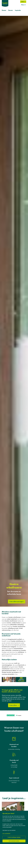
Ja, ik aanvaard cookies (14, 841)
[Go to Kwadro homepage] (5, 3)
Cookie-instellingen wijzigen (14, 837)
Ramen (4, 10)
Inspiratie (18, 10)
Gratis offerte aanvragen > (16, 601)
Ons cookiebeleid (6, 833)
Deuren (10, 10)
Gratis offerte (13, 705)
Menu (22, 5)
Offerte (22, 1)
